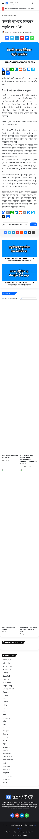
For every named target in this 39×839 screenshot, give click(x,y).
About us (9, 832)
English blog (7, 686)
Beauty (5, 673)
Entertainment (8, 689)
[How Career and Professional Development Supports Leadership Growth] (28, 376)
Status (5, 737)
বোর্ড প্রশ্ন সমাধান (8, 776)
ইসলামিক (5, 750)
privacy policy (28, 832)
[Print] (33, 232)
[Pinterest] (17, 232)
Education (12, 15)
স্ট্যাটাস (5, 782)
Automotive (7, 666)
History (6, 705)
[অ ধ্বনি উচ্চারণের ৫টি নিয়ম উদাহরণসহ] (10, 547)
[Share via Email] (29, 232)
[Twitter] (9, 232)
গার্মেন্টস (5, 763)
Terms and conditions (19, 835)
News (5, 724)
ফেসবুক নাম (6, 773)
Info (4, 715)
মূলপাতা (6, 15)
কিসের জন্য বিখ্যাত (8, 760)
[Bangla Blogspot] (13, 3)
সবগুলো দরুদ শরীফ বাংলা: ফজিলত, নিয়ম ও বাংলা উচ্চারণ (19, 9)
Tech (5, 740)
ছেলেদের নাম (6, 766)
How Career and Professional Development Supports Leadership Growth (28, 459)
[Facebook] (5, 232)
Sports (5, 734)
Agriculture (7, 660)
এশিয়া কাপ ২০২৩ (7, 757)
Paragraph (7, 728)
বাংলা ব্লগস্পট (8, 32)
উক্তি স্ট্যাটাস (7, 753)
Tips (4, 744)
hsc (4, 711)
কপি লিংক (34, 224)
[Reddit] (21, 232)
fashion (6, 695)
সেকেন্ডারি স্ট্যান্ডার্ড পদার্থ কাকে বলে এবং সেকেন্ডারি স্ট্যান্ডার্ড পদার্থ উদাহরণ (28, 629)
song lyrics (7, 731)
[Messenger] (25, 232)
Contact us (18, 832)
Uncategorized (8, 747)
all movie (6, 663)
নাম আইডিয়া (6, 770)
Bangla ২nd (7, 670)
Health (5, 702)
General (6, 699)
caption (6, 679)
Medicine (6, 718)
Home (5, 708)
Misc (5, 721)
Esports (6, 692)
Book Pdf (6, 676)
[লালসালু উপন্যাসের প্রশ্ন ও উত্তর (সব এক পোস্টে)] (10, 376)
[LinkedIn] (13, 232)
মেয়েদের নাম (6, 779)
